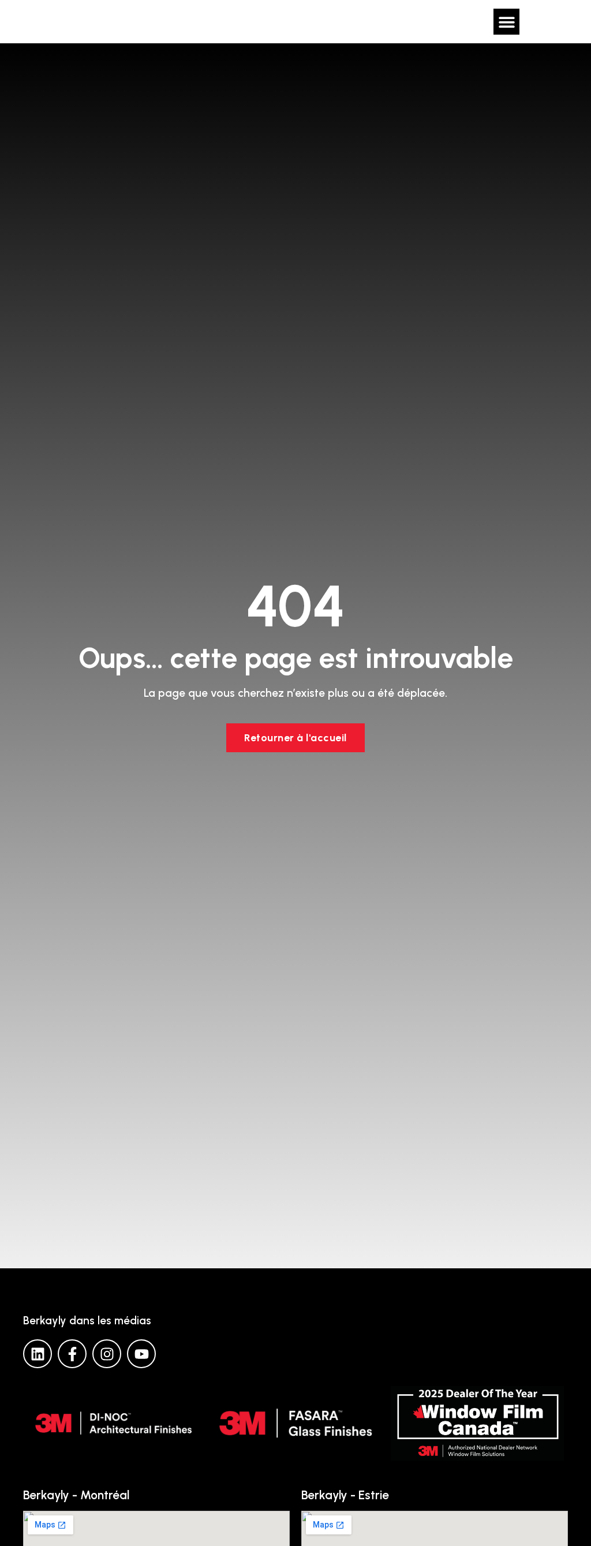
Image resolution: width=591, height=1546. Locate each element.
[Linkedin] (37, 1353)
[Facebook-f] (72, 1353)
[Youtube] (141, 1353)
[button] (506, 22)
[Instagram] (106, 1353)
